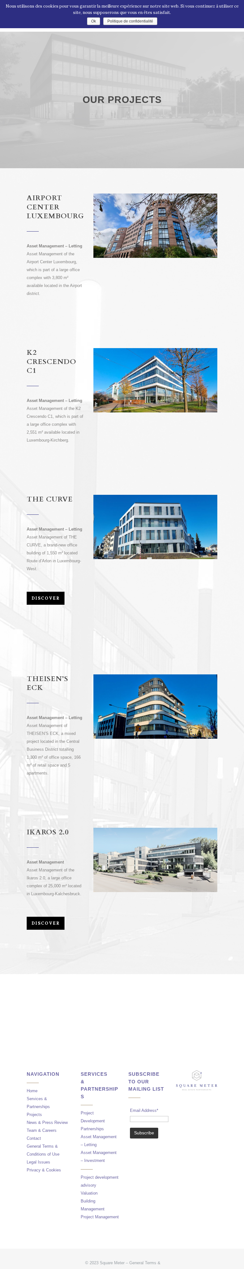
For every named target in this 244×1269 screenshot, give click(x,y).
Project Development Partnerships (93, 1121)
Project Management (100, 1217)
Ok (93, 21)
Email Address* (144, 1110)
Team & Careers (42, 1130)
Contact (34, 1138)
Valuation (89, 1193)
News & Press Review (47, 1122)
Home (32, 1090)
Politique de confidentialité (130, 21)
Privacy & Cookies (44, 1170)
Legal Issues (38, 1162)
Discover (45, 598)
